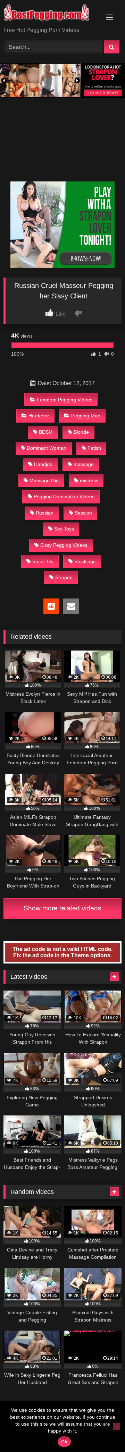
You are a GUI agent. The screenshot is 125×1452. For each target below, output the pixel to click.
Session (83, 513)
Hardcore (38, 415)
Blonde (81, 432)
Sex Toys (64, 529)
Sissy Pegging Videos (64, 545)
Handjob (43, 464)
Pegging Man (85, 415)
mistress (89, 480)
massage (84, 464)
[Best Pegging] (51, 13)
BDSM (46, 432)
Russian (44, 513)
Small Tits (42, 561)
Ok (64, 1441)
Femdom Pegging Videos (64, 399)
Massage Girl (44, 480)
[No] (116, 1426)
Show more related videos (62, 908)
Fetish (94, 448)
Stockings (84, 561)
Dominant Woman (46, 448)
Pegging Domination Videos (64, 496)
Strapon (64, 577)
